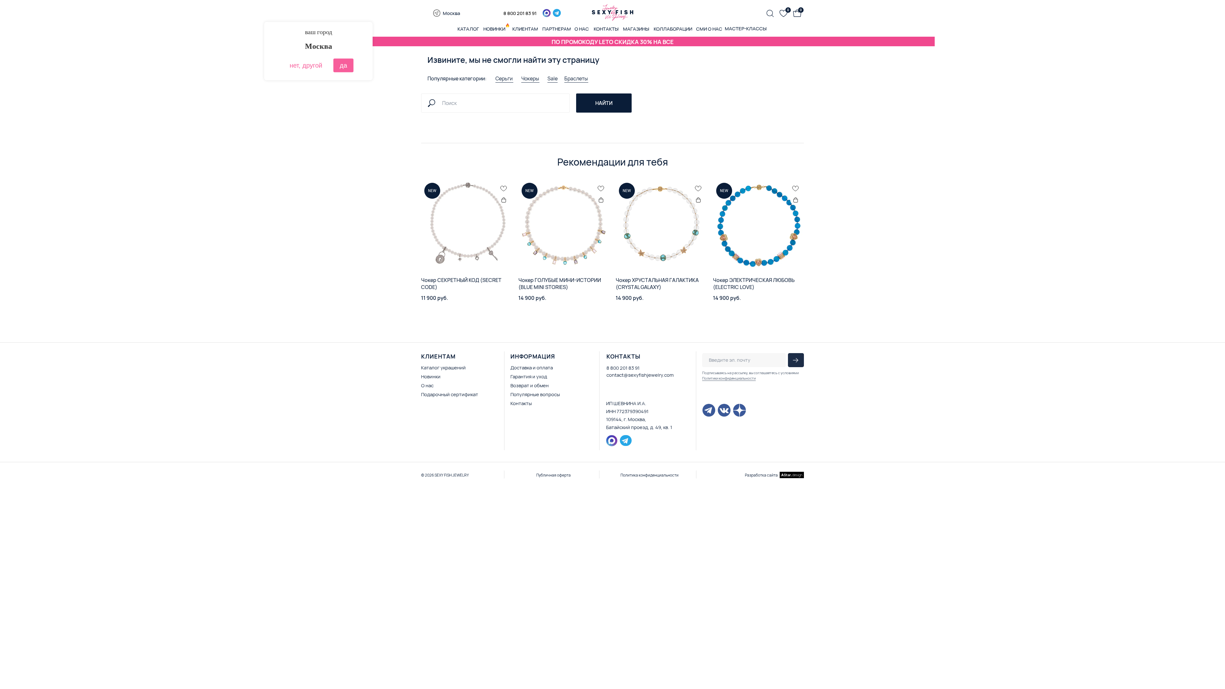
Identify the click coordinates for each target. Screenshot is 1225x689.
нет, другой (306, 65)
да (343, 65)
